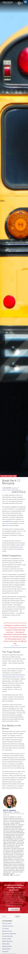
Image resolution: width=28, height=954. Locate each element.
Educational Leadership (9, 933)
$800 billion (9, 521)
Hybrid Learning (7, 946)
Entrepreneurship (7, 936)
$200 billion (5, 525)
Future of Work (6, 938)
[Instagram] (16, 875)
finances (11, 509)
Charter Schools (6, 923)
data (3, 746)
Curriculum (5, 928)
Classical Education (7, 926)
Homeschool (5, 944)
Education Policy (7, 488)
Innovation (5, 951)
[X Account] (19, 875)
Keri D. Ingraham (9, 810)
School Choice (14, 488)
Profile (13, 875)
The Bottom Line (8, 476)
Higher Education (7, 941)
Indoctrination (6, 949)
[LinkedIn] (17, 875)
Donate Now (14, 909)
